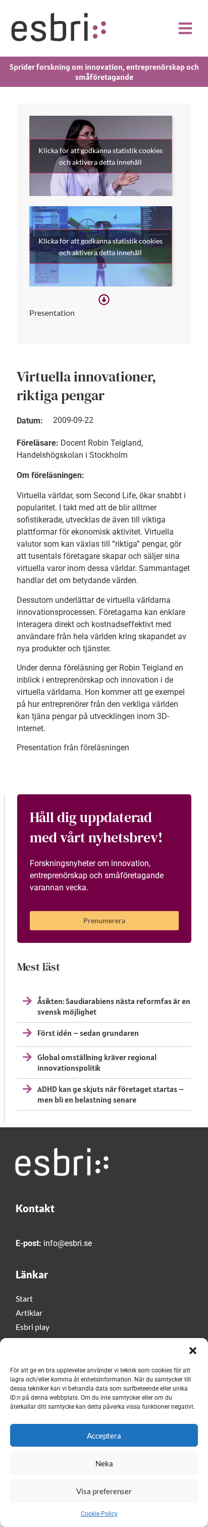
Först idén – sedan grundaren (88, 1033)
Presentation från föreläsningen (73, 747)
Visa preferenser (104, 1491)
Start (24, 1298)
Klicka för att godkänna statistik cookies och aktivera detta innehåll (100, 156)
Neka (104, 1463)
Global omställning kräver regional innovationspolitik (97, 1062)
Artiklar (29, 1312)
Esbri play (32, 1326)
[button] (193, 1351)
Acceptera (104, 1435)
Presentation (52, 312)
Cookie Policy (99, 1513)
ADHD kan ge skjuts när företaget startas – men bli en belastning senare (110, 1094)
